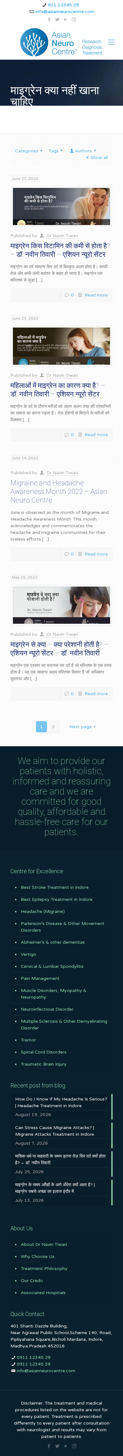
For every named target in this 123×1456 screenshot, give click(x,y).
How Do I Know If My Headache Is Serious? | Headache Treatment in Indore (61, 1102)
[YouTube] (65, 20)
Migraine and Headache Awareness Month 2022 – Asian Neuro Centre (58, 491)
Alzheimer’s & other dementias (53, 942)
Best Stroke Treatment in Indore (55, 887)
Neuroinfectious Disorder (47, 1009)
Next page (80, 726)
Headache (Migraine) (43, 911)
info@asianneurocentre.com (65, 11)
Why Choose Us (38, 1256)
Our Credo (32, 1280)
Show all (99, 157)
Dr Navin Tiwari (62, 235)
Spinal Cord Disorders (44, 1052)
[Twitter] (57, 20)
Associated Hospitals (43, 1292)
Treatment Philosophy (44, 1268)
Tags (54, 151)
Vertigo (28, 954)
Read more (96, 295)
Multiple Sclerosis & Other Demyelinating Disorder (64, 1025)
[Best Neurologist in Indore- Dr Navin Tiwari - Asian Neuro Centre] (61, 42)
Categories (26, 151)
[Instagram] (74, 20)
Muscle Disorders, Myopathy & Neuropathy (53, 994)
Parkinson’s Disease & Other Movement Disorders (62, 927)
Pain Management (40, 978)
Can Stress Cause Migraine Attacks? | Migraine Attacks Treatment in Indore (54, 1131)
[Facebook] (49, 20)
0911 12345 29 (33, 1357)
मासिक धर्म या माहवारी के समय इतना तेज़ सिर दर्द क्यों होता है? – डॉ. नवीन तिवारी (60, 1159)
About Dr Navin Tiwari (44, 1244)
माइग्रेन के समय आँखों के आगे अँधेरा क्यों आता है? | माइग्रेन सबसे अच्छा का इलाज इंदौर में (55, 1188)
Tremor (28, 1040)
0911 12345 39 (33, 1364)
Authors (83, 151)
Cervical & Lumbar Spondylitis (52, 966)
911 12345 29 (63, 5)
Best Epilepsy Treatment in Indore (56, 899)
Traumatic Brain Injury (44, 1064)
